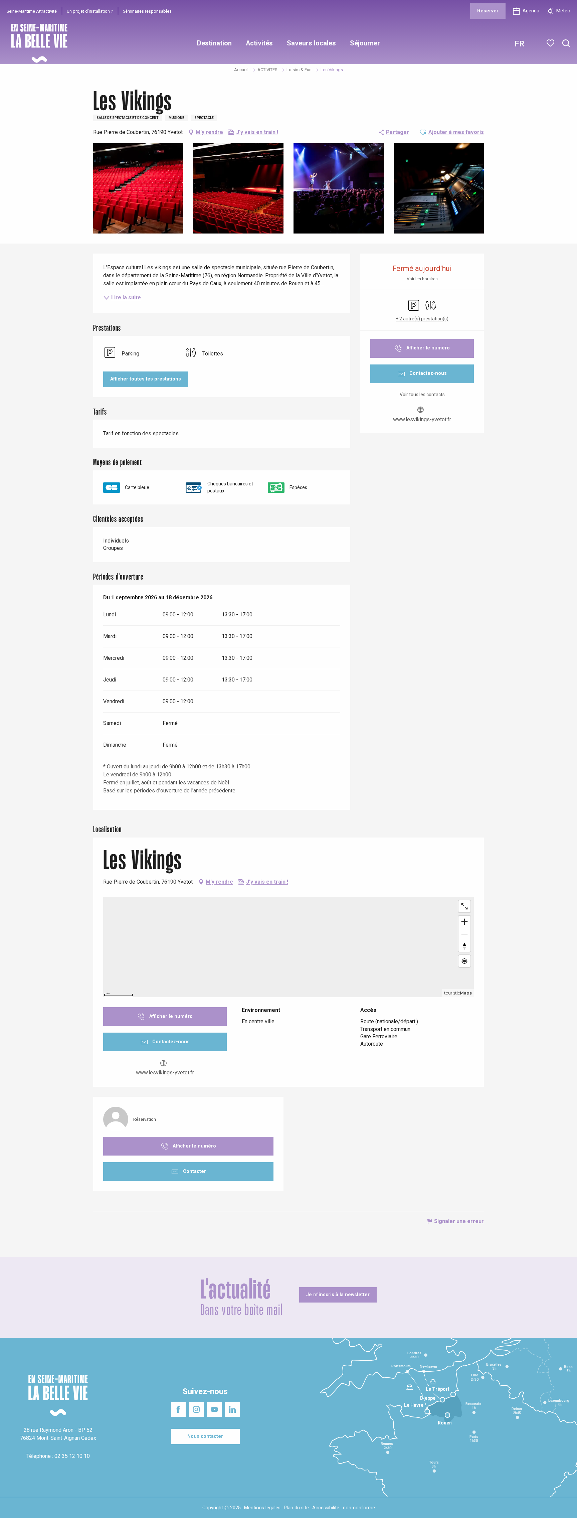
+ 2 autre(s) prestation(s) (422, 318)
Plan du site (296, 1508)
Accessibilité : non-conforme (343, 1508)
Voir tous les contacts (422, 394)
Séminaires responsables (147, 11)
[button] (566, 43)
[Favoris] (551, 43)
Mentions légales (262, 1508)
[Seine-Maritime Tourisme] (36, 43)
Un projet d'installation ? (90, 11)
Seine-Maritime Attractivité (32, 11)
